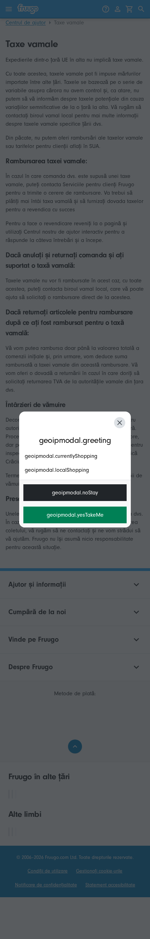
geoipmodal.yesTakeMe (75, 515)
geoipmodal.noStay (75, 493)
